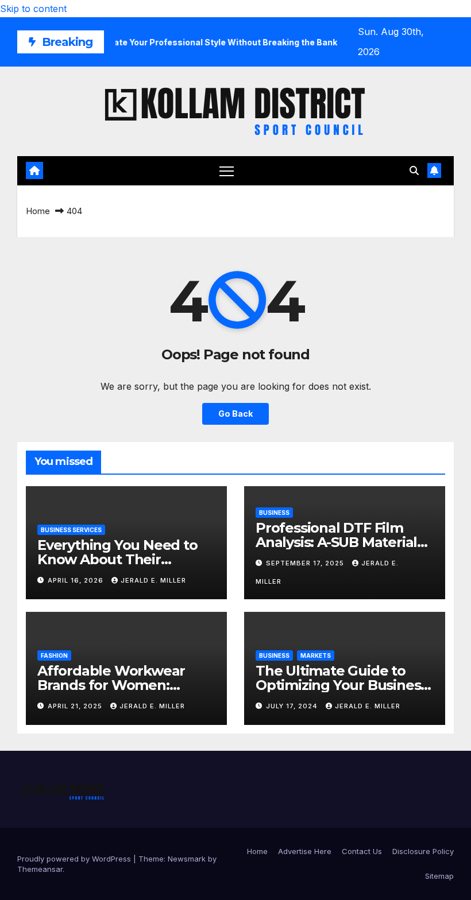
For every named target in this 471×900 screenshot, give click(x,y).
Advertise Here (304, 851)
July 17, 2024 (293, 706)
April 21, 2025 (76, 706)
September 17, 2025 (306, 563)
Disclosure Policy (423, 851)
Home (38, 210)
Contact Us (362, 851)
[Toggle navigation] (227, 171)
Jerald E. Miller (153, 580)
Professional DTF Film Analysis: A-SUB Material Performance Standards (337, 542)
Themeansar (40, 869)
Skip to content (33, 8)
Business (274, 512)
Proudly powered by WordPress (75, 858)
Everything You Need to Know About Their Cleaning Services (117, 559)
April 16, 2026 (77, 580)
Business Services (71, 529)
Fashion (54, 655)
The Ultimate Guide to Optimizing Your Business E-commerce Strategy (341, 685)
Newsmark (187, 858)
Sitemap (439, 875)
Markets (315, 655)
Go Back (235, 413)
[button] (414, 170)
